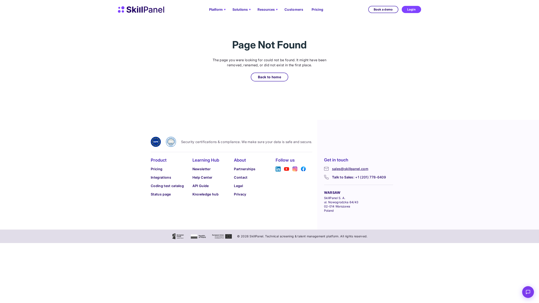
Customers (293, 9)
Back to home (269, 77)
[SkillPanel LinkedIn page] (278, 169)
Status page (161, 194)
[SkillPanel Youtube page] (286, 169)
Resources (266, 9)
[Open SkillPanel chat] (528, 292)
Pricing (317, 9)
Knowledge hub (205, 194)
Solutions (240, 9)
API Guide (200, 186)
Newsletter (201, 169)
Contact (240, 177)
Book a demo (383, 9)
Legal (238, 186)
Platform (216, 9)
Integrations (161, 177)
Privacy (240, 194)
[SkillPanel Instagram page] (295, 169)
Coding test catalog (167, 186)
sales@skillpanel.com (350, 169)
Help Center (202, 177)
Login (411, 9)
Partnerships (244, 169)
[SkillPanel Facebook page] (303, 169)
